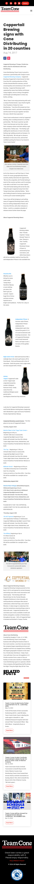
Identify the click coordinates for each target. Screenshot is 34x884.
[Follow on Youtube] (19, 3)
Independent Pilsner (21, 319)
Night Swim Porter (8, 356)
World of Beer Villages (10, 485)
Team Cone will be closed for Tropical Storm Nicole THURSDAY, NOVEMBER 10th (16, 814)
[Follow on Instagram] (15, 3)
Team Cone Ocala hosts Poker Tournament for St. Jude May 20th (17, 704)
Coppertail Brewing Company (12, 77)
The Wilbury (7, 533)
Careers (25, 3)
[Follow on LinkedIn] (11, 3)
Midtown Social (8, 466)
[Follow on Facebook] (6, 3)
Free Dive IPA (7, 273)
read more (9, 730)
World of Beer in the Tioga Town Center (15, 430)
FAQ (11, 861)
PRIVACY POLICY (18, 861)
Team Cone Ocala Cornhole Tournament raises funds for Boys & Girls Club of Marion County (16, 759)
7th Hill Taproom (8, 516)
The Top (5, 449)
